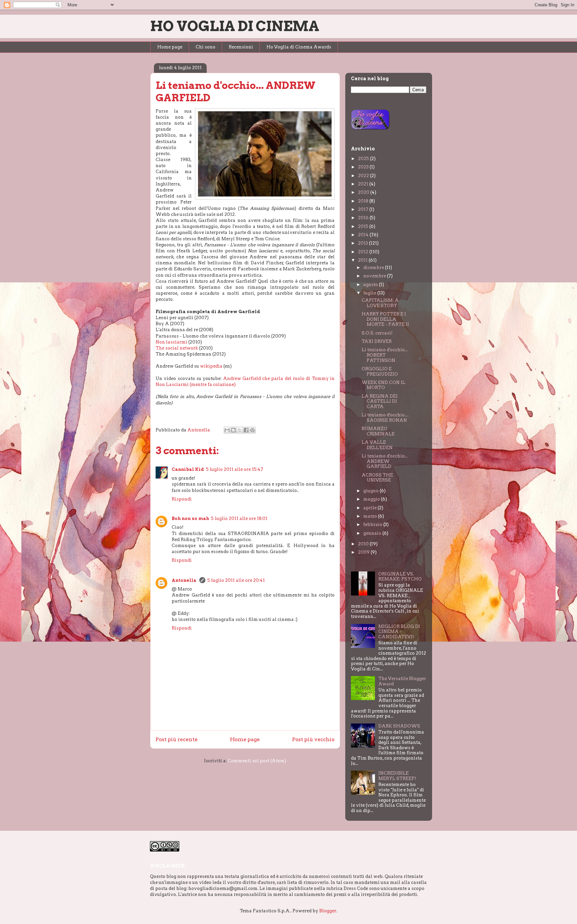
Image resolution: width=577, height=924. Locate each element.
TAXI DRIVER (377, 341)
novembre (375, 275)
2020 (364, 192)
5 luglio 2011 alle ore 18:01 (239, 518)
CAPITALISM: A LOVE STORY (380, 303)
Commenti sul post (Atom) (257, 760)
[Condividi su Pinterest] (252, 430)
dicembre (374, 267)
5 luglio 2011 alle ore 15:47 (234, 469)
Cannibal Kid (188, 469)
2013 (363, 243)
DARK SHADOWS (399, 726)
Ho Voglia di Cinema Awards (298, 46)
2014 (364, 234)
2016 (364, 217)
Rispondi (182, 499)
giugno (371, 490)
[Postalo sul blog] (233, 430)
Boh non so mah (190, 518)
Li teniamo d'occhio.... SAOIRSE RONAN (385, 417)
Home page (169, 46)
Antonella (184, 580)
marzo (370, 516)
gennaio (372, 533)
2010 (364, 543)
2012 (363, 251)
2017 (363, 209)
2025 (364, 158)
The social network (177, 348)
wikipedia (211, 366)
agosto (371, 284)
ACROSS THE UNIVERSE (377, 478)
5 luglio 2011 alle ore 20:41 (236, 580)
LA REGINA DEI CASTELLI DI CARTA (380, 401)
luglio (370, 292)
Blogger (327, 910)
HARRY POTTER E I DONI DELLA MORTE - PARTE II (385, 319)
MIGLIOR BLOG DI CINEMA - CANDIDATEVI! (399, 631)
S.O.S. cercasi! (377, 333)
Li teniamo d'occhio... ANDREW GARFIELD (385, 461)
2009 (364, 552)
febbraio (373, 524)
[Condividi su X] (239, 430)
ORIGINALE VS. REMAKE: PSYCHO (400, 576)
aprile (370, 507)
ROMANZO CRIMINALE (378, 431)
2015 (363, 226)
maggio (372, 499)
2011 (363, 260)
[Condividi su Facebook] (246, 430)
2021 (363, 183)
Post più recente (177, 739)
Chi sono (205, 46)
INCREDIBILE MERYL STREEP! (397, 776)
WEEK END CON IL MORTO (383, 385)
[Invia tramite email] (227, 430)
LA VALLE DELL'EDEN (377, 445)
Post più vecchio (313, 739)
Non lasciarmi (172, 342)
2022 (364, 175)
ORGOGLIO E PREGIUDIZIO (380, 371)
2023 (364, 166)
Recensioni (241, 46)
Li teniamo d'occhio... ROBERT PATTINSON (385, 355)
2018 (363, 201)
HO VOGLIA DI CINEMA (234, 26)
